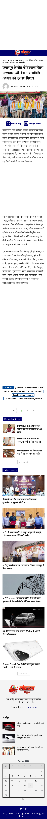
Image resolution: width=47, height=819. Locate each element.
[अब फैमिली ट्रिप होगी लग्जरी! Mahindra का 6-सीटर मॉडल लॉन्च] (23, 617)
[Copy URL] (33, 410)
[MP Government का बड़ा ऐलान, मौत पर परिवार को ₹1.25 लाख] (9, 428)
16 (42, 781)
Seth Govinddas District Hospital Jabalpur (23, 398)
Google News (35, 123)
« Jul (22, 799)
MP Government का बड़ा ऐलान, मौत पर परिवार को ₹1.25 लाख (29, 428)
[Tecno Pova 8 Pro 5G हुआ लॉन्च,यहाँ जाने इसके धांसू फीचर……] (9, 738)
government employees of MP (29, 387)
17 (6, 785)
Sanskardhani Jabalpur (23, 395)
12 (19, 781)
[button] (4, 53)
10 (6, 781)
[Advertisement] (23, 24)
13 (25, 781)
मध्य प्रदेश (13, 60)
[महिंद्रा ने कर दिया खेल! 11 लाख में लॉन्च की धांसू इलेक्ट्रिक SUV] (9, 726)
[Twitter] (27, 410)
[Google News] (26, 123)
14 (30, 781)
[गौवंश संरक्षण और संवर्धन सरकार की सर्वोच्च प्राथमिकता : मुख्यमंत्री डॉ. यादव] (23, 485)
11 (12, 781)
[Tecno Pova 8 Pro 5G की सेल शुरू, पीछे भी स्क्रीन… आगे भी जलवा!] (23, 650)
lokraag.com (30, 706)
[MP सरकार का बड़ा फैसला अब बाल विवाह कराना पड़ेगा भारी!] (9, 453)
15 (36, 781)
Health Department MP (14, 391)
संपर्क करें (23, 809)
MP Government (35, 391)
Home (5, 60)
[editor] (6, 86)
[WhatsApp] (8, 123)
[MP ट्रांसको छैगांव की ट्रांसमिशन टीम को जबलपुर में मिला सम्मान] (23, 551)
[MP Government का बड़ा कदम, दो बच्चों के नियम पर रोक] (9, 441)
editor (22, 86)
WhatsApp (16, 123)
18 (12, 785)
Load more (23, 462)
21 (30, 785)
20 (25, 785)
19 (19, 785)
